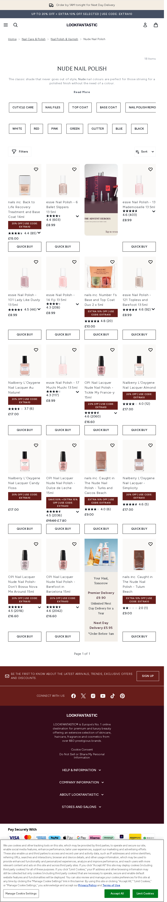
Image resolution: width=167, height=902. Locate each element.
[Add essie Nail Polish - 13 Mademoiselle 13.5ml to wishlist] (150, 169)
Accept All (117, 893)
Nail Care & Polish (34, 39)
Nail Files (52, 107)
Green (75, 128)
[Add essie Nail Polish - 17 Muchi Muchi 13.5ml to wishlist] (74, 350)
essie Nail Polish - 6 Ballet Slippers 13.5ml (62, 207)
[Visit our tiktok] (113, 696)
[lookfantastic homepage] (82, 25)
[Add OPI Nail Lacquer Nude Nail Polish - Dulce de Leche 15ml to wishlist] (74, 445)
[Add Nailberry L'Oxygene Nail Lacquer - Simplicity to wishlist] (150, 445)
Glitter (97, 128)
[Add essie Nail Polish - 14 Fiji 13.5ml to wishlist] (74, 262)
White (17, 128)
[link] (145, 25)
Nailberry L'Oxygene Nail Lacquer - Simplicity (139, 483)
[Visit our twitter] (83, 696)
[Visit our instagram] (93, 696)
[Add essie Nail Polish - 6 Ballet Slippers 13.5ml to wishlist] (74, 169)
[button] (101, 200)
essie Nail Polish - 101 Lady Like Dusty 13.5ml (24, 300)
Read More (82, 92)
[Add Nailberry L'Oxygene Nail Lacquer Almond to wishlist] (150, 350)
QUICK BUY (25, 246)
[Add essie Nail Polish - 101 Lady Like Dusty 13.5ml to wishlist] (36, 262)
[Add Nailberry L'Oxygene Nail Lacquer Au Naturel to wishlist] (36, 350)
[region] (82, 870)
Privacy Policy (87, 885)
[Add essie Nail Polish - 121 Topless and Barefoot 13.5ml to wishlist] (150, 262)
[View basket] (156, 25)
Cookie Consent (82, 749)
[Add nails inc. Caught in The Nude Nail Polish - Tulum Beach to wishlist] (150, 544)
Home (12, 39)
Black (139, 128)
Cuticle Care (23, 107)
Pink (54, 128)
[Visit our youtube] (103, 696)
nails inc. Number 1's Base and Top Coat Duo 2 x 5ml (101, 300)
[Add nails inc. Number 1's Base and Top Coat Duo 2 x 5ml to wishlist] (112, 262)
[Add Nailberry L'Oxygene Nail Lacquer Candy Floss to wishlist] (36, 445)
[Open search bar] (15, 25)
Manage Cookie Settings (21, 893)
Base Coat (108, 107)
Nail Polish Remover (145, 107)
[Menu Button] (5, 25)
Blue (119, 128)
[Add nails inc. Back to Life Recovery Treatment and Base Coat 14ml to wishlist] (36, 169)
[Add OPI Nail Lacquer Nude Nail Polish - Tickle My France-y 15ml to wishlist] (112, 350)
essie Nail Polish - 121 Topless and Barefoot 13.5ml (137, 300)
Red (37, 128)
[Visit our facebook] (73, 696)
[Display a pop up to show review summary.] (39, 232)
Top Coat (80, 107)
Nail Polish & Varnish (64, 39)
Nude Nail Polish (82, 69)
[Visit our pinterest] (122, 696)
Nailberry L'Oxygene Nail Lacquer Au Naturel (24, 387)
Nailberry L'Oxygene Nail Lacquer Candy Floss (24, 483)
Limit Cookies (145, 893)
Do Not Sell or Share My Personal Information (81, 756)
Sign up (148, 676)
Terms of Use (111, 885)
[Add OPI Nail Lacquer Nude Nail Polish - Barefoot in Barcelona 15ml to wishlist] (74, 544)
